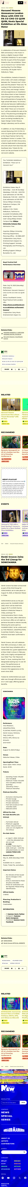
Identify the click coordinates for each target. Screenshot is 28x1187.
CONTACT (4, 1185)
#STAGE (17, 1166)
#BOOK (4, 1166)
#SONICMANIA (6, 960)
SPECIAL (6, 1116)
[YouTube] (8, 1178)
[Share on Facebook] (19, 369)
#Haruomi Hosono (7, 358)
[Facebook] (25, 1178)
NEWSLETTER (5, 1099)
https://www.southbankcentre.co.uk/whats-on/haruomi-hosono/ (13, 307)
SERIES (5, 1120)
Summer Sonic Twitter (16, 914)
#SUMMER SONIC (17, 960)
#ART (3, 1164)
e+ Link (8, 844)
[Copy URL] (22, 369)
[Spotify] (2, 1178)
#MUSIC (17, 1161)
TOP (2, 543)
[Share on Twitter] (15, 369)
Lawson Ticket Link (13, 852)
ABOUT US (5, 1138)
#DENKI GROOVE (15, 963)
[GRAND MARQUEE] (14, 1129)
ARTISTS (4, 1141)
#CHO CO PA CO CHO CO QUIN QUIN (12, 361)
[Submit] (24, 1152)
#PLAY (4, 1161)
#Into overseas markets (9, 364)
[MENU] (25, 2)
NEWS (6, 543)
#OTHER (17, 1169)
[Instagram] (14, 1178)
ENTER (23, 1102)
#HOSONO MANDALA (8, 356)
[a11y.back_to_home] (4, 2)
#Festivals (5, 963)
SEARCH (4, 1148)
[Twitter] (19, 1178)
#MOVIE (17, 1164)
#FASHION (5, 1169)
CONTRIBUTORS (7, 1144)
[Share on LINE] (12, 369)
